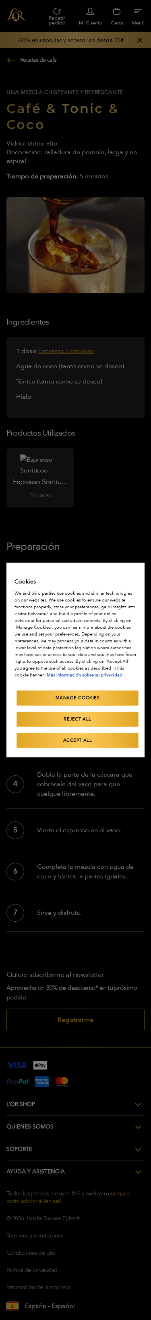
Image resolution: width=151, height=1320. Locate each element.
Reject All (77, 719)
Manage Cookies (78, 698)
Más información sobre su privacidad (84, 675)
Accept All (77, 740)
